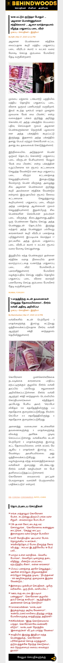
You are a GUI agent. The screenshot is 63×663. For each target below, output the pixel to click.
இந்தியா (35, 32)
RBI (10, 497)
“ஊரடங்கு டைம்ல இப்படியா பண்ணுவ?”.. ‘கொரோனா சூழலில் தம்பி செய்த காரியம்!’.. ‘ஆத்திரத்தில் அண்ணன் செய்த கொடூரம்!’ (30, 598)
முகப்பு (14, 32)
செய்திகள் (20, 8)
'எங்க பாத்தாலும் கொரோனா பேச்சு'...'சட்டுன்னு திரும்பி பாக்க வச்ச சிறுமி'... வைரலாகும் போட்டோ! (31, 517)
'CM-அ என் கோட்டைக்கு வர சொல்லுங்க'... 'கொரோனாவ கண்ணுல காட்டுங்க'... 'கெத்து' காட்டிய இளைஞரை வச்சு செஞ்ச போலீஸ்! (32, 529)
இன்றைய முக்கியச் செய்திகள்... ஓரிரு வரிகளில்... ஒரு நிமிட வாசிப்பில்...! (31, 587)
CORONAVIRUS (27, 497)
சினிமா (32, 8)
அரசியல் (43, 8)
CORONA (16, 497)
